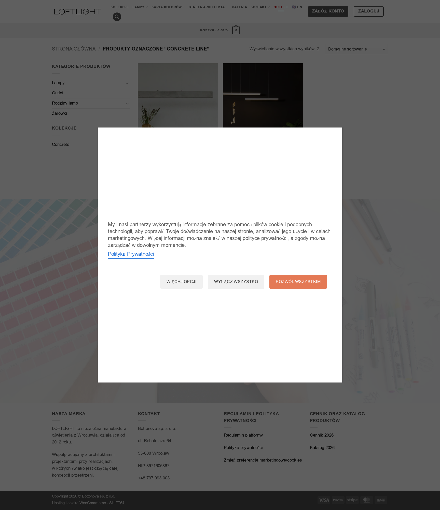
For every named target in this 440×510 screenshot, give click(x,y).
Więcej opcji (181, 282)
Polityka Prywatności (131, 254)
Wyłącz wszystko (236, 282)
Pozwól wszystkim (298, 282)
